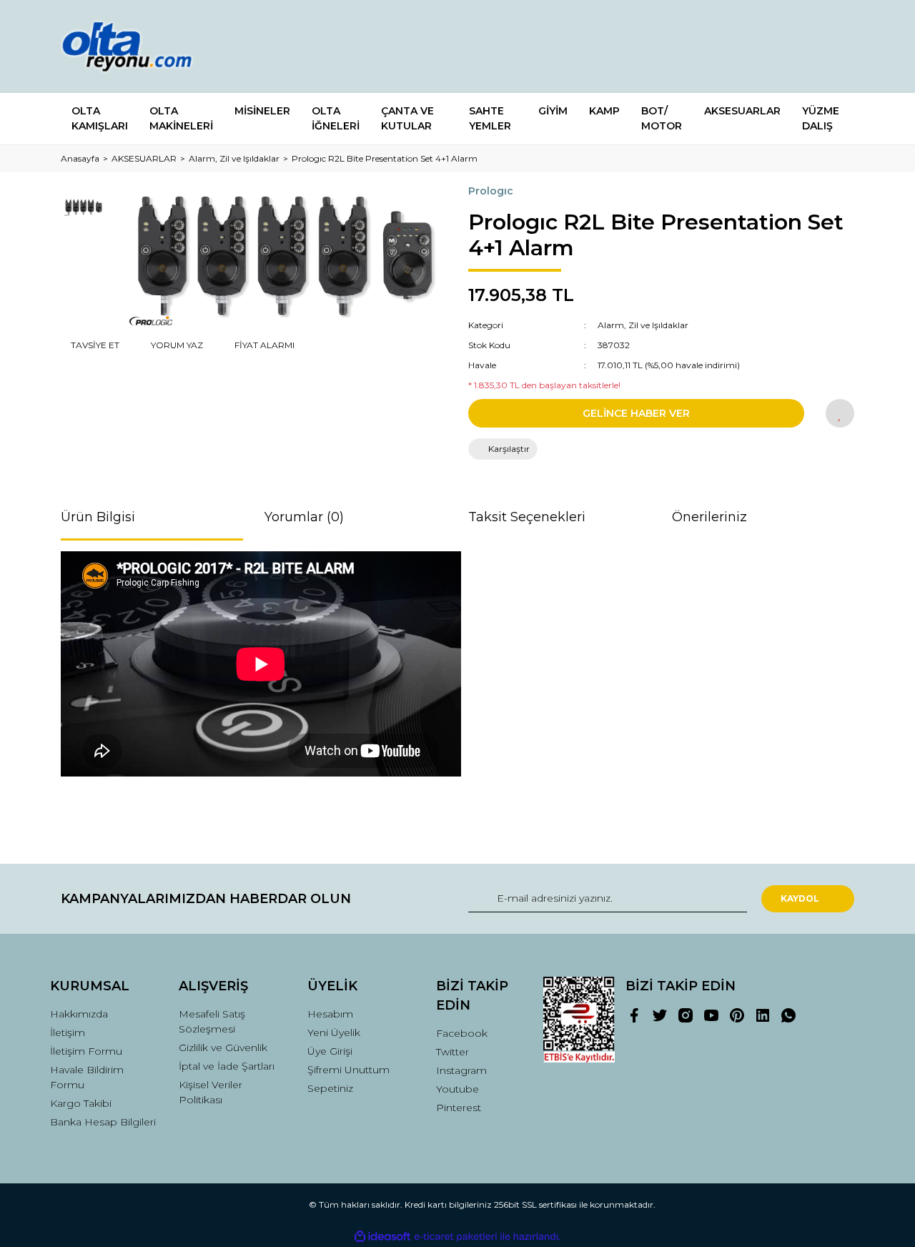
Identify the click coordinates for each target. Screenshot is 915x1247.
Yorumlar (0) (304, 517)
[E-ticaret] (456, 1237)
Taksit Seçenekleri (526, 517)
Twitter (452, 1051)
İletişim (67, 1032)
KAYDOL (800, 898)
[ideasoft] (382, 1236)
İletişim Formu (86, 1051)
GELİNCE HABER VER (636, 413)
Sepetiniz (330, 1088)
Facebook (462, 1033)
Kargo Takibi (81, 1103)
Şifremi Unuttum (348, 1069)
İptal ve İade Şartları (226, 1066)
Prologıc (490, 190)
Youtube (457, 1089)
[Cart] (837, 46)
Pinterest (458, 1107)
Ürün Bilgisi (98, 517)
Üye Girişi (329, 1051)
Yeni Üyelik (333, 1032)
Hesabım (330, 1013)
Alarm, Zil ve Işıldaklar (643, 325)
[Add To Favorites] (840, 413)
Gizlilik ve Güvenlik (223, 1047)
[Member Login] (763, 46)
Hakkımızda (79, 1013)
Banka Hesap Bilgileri (103, 1121)
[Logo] (141, 46)
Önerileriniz (709, 517)
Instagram (461, 1070)
